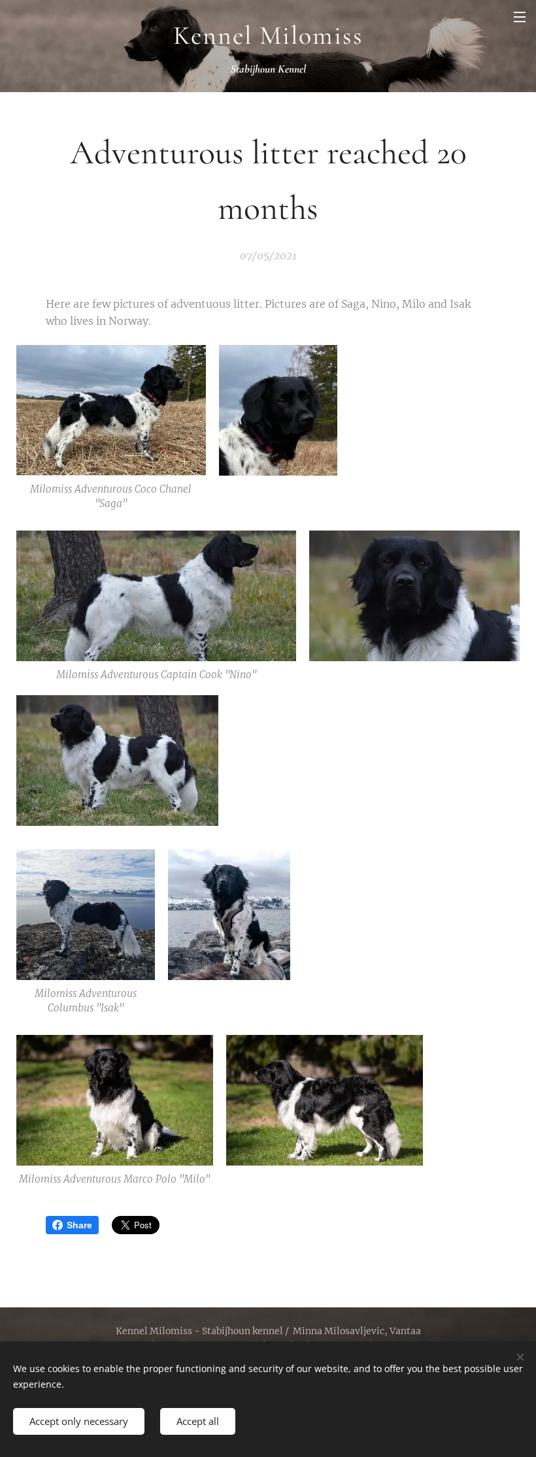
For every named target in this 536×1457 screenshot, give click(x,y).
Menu (520, 16)
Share (79, 1225)
